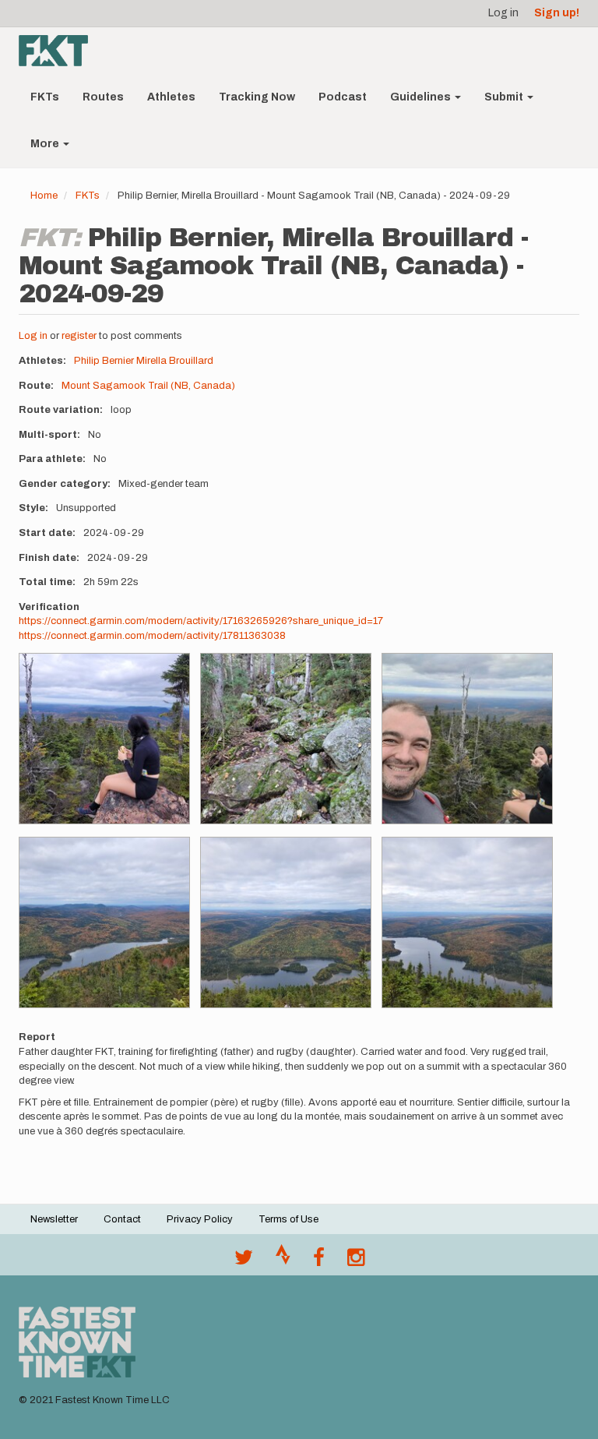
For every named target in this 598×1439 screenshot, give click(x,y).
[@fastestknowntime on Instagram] (355, 1261)
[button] (104, 738)
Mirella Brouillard (174, 360)
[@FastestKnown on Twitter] (243, 1261)
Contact (122, 1219)
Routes (103, 97)
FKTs (44, 97)
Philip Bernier (104, 360)
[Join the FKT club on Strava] (283, 1261)
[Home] (59, 50)
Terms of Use (288, 1219)
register (79, 335)
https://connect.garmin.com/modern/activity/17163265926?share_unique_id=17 (201, 620)
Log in (503, 13)
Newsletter (54, 1219)
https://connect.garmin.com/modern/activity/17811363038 (152, 635)
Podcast (342, 97)
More (46, 144)
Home (44, 195)
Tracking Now (257, 97)
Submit (505, 97)
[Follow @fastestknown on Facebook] (319, 1261)
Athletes (171, 97)
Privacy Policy (200, 1219)
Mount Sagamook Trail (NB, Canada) (148, 385)
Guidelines (421, 97)
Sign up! (556, 13)
